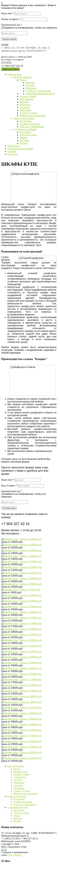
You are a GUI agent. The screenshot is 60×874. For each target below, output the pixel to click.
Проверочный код (11, 25)
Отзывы (11, 151)
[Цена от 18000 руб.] (21, 696)
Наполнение (33, 93)
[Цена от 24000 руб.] (21, 539)
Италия (30, 85)
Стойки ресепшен (30, 124)
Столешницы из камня (20, 148)
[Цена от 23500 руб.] (21, 550)
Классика (31, 88)
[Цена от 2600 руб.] (20, 589)
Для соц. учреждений (32, 126)
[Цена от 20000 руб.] (21, 612)
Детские (24, 102)
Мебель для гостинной (32, 115)
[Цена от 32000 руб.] (21, 595)
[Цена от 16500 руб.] (21, 645)
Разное (24, 143)
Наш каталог (14, 74)
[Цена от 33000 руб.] (21, 735)
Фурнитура (13, 146)
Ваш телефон (9, 485)
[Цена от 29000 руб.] (21, 578)
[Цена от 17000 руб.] (21, 623)
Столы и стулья (28, 113)
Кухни (23, 80)
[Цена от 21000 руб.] (21, 567)
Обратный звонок (10, 69)
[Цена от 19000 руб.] (21, 556)
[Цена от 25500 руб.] (21, 584)
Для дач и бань (28, 135)
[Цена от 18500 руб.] (21, 702)
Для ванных (26, 99)
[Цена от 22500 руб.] (21, 634)
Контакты (12, 154)
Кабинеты (25, 104)
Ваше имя (7, 13)
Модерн (30, 82)
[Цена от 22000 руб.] (21, 544)
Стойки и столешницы (38, 91)
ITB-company (15, 855)
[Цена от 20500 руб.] (21, 758)
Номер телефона (10, 19)
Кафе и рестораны (24, 118)
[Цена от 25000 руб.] (21, 674)
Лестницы (25, 132)
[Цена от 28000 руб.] (21, 718)
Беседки (24, 140)
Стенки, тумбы (28, 96)
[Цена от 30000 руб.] (21, 752)
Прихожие (25, 110)
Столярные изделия (25, 129)
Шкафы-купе (47, 93)
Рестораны (26, 121)
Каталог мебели (23, 77)
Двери (23, 137)
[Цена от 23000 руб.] (21, 606)
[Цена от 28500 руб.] (21, 629)
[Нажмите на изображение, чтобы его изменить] (29, 27)
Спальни (25, 107)
